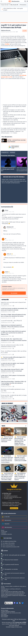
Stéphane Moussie (5, 30)
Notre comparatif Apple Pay (9, 544)
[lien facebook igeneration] (17, 603)
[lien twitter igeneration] (20, 603)
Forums (2, 530)
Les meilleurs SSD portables (9, 543)
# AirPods (12, 152)
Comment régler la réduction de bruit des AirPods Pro (12, 594)
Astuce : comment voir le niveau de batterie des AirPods (13, 592)
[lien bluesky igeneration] (22, 603)
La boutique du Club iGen (6, 534)
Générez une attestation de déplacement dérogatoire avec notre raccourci (13, 596)
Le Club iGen (7, 516)
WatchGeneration (8, 527)
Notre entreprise (4, 615)
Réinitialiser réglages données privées (14, 626)
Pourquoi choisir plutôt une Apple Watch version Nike (12, 591)
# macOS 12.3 (5, 152)
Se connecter (14, 293)
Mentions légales (4, 610)
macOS (24, 30)
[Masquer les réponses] (2, 230)
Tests (3, 426)
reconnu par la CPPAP (20, 622)
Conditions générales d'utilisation (8, 611)
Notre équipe (4, 614)
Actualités (5, 300)
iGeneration (7, 523)
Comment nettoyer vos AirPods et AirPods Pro (11, 588)
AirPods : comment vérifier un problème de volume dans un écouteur (13, 587)
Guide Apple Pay (4, 590)
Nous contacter (4, 616)
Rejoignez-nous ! (14, 508)
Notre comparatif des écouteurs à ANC (11, 546)
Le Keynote (3, 532)
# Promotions (23, 4)
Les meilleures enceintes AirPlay (9, 541)
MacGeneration (8, 520)
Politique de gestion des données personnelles (11, 612)
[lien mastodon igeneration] (14, 603)
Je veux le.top (4, 531)
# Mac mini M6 (4, 4)
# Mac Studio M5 (14, 4)
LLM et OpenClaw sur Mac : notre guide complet (13, 9)
